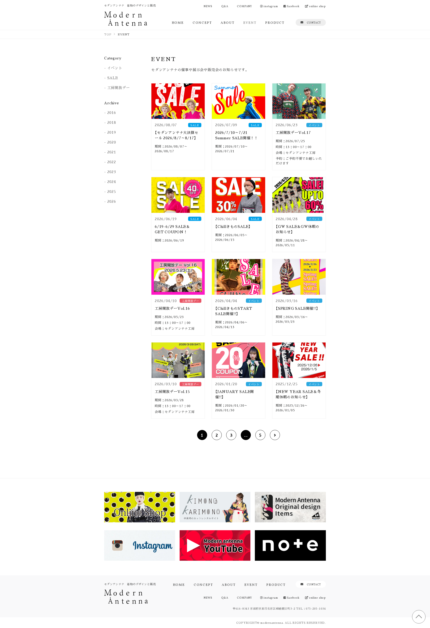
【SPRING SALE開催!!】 (297, 308)
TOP (419, 617)
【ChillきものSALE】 (233, 226)
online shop (317, 6)
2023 (111, 171)
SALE (112, 77)
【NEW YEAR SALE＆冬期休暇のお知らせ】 (298, 394)
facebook (292, 6)
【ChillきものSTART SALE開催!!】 (233, 311)
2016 (111, 112)
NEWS (208, 6)
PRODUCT (274, 22)
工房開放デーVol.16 (172, 308)
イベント (114, 67)
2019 (111, 132)
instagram (270, 6)
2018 (111, 122)
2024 (111, 181)
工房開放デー (118, 87)
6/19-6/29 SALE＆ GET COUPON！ (174, 229)
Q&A (224, 6)
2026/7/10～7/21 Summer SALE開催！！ (236, 135)
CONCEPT (202, 22)
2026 (111, 201)
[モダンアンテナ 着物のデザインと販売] (125, 18)
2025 (111, 191)
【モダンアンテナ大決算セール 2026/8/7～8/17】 (176, 135)
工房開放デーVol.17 (293, 132)
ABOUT (227, 22)
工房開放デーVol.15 (172, 391)
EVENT (249, 22)
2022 (111, 161)
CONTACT (314, 22)
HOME (178, 22)
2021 (111, 152)
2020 (111, 142)
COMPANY (244, 6)
